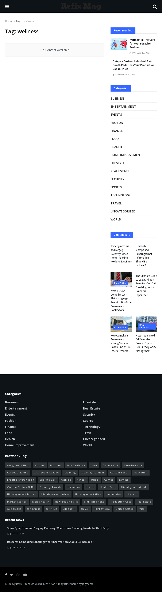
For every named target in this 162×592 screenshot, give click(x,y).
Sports (116, 187)
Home (8, 21)
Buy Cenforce (76, 465)
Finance (117, 131)
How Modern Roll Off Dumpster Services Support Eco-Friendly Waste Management (146, 343)
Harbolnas (73, 487)
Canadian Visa (133, 465)
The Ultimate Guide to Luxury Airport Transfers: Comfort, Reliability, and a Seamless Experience (146, 285)
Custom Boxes (119, 472)
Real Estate (144, 501)
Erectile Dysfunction (20, 479)
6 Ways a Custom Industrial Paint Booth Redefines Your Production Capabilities (133, 65)
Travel (116, 203)
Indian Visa (114, 494)
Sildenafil (69, 508)
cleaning (70, 472)
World (116, 219)
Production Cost (120, 501)
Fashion (117, 123)
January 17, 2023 (141, 52)
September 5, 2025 (125, 74)
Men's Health (40, 501)
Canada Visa (110, 465)
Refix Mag (81, 6)
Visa (142, 508)
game (95, 479)
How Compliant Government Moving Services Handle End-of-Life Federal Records (120, 343)
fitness (81, 479)
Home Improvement (126, 155)
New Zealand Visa (66, 501)
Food (115, 139)
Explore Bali (48, 479)
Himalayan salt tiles (88, 494)
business (56, 465)
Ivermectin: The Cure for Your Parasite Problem (142, 43)
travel (85, 508)
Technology (121, 195)
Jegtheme (87, 584)
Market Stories (17, 501)
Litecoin (132, 494)
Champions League (46, 472)
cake (94, 465)
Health (116, 147)
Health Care (108, 487)
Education (140, 472)
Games (108, 479)
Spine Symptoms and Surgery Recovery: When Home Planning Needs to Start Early (121, 253)
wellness (29, 21)
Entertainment (123, 106)
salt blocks (14, 508)
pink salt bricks (94, 501)
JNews (18, 584)
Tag (18, 21)
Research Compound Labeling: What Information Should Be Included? (144, 255)
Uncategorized (123, 211)
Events (116, 114)
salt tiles (51, 508)
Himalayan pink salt (134, 487)
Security (117, 179)
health (90, 487)
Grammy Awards (50, 487)
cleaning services (92, 472)
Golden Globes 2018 (20, 487)
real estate (120, 171)
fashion (66, 479)
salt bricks (33, 508)
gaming (123, 479)
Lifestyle (118, 163)
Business (117, 98)
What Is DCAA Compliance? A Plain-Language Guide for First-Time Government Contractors (121, 300)
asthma (40, 465)
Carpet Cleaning (17, 472)
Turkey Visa (102, 508)
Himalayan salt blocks (21, 494)
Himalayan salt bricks (55, 494)
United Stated (125, 508)
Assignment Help (18, 465)
